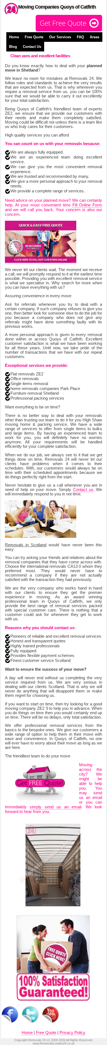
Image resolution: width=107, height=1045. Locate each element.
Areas (94, 37)
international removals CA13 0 (54, 566)
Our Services (60, 37)
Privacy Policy (72, 1032)
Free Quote (34, 37)
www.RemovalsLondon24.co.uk (54, 1043)
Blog (13, 47)
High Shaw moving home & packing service (53, 422)
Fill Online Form (87, 205)
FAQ (80, 37)
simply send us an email (55, 806)
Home (14, 37)
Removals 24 (37, 1040)
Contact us (83, 489)
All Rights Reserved (79, 1040)
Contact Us (32, 47)
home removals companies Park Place (45, 388)
